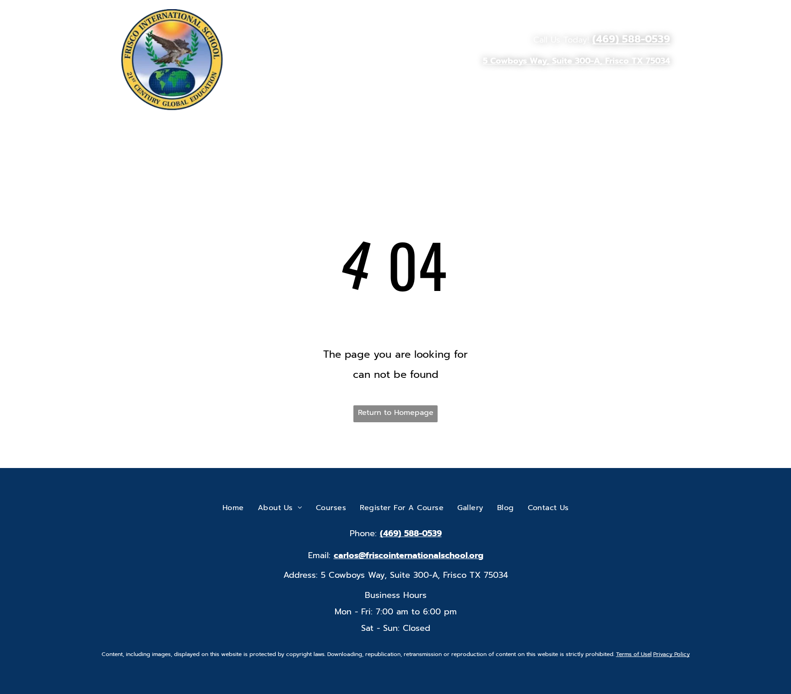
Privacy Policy (671, 654)
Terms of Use (633, 654)
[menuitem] (362, 85)
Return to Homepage (395, 412)
